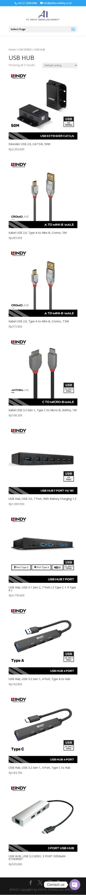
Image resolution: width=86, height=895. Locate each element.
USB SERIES (25, 49)
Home (12, 49)
